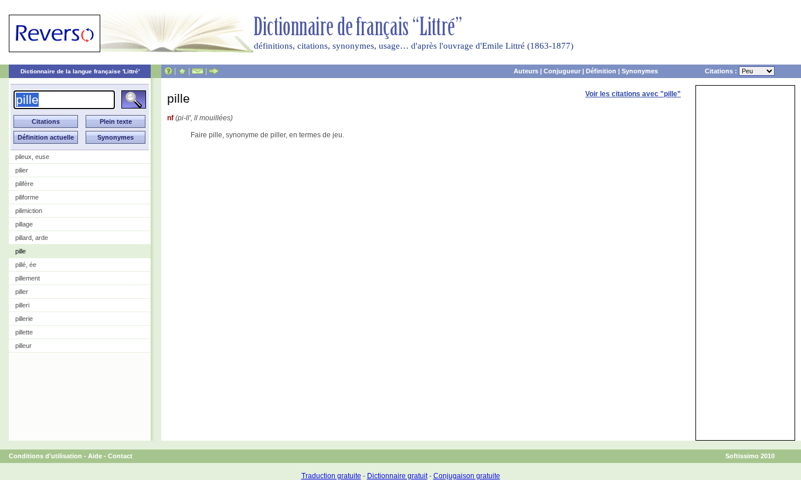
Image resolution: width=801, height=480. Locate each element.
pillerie (24, 318)
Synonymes (640, 71)
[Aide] (168, 71)
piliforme (27, 197)
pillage (24, 224)
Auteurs (526, 71)
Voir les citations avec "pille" (633, 94)
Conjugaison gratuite (466, 476)
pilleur (23, 345)
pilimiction (28, 210)
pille (20, 251)
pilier (21, 170)
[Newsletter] (197, 71)
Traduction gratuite (331, 476)
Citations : (722, 71)
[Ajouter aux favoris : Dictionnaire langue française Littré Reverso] (182, 71)
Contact (120, 455)
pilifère (24, 183)
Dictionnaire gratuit (397, 476)
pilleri (22, 305)
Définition (601, 71)
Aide (95, 455)
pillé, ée (25, 264)
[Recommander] (214, 71)
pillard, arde (31, 237)
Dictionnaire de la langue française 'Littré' (80, 71)
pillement (27, 278)
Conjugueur (562, 71)
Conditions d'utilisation (45, 455)
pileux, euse (32, 156)
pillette (24, 332)
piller (21, 291)
